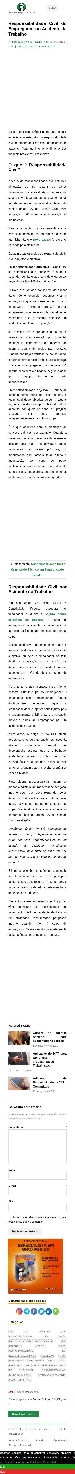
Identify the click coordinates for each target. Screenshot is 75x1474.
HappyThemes (15, 1434)
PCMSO (61, 1360)
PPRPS (35, 1365)
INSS (63, 1351)
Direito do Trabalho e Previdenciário (35, 46)
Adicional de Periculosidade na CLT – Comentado (50, 1082)
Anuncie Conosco (18, 1440)
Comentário (37, 1127)
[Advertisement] (37, 89)
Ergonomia (15, 1346)
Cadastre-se (59, 1440)
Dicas (62, 1336)
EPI (63, 1341)
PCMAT (51, 1360)
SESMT (12, 1380)
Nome (37, 1170)
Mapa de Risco (17, 1360)
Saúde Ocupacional (20, 1375)
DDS (46, 1336)
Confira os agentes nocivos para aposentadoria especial (50, 1036)
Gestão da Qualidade (21, 1351)
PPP (27, 1365)
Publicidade (26, 1370)
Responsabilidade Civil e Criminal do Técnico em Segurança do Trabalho (38, 569)
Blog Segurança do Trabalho (27, 41)
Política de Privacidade (20, 1445)
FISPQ (62, 1346)
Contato (40, 1440)
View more (65, 1462)
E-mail (37, 1185)
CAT (26, 1331)
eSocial (40, 1346)
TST (29, 1380)
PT (10, 1370)
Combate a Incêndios (20, 1336)
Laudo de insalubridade (22, 1356)
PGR (11, 1365)
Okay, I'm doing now (23, 1414)
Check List (44, 1331)
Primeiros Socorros (53, 1365)
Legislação (47, 1356)
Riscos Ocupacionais (53, 1370)
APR (11, 1331)
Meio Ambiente (36, 1360)
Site (10, 1201)
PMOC (20, 1365)
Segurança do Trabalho (51, 1375)
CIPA (63, 1331)
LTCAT (62, 1356)
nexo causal (42, 239)
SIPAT (21, 1380)
